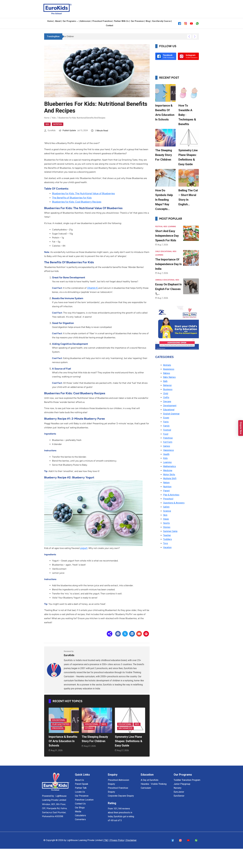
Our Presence (81, 795)
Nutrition (57, 124)
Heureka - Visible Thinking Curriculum (153, 786)
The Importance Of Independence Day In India (168, 264)
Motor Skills (169, 474)
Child (157, 251)
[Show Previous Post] (189, 36)
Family (166, 426)
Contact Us (80, 803)
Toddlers (167, 539)
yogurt (83, 548)
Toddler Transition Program (187, 780)
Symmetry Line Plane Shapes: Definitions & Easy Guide (128, 741)
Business (167, 389)
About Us (79, 780)
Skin (165, 515)
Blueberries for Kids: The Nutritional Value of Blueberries (83, 193)
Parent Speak (81, 784)
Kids (54, 118)
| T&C (105, 840)
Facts (166, 421)
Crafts (166, 397)
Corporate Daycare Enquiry (121, 795)
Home (47, 118)
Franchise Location (84, 799)
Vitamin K (92, 287)
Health (166, 454)
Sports (166, 523)
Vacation (167, 547)
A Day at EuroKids (149, 780)
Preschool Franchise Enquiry (118, 790)
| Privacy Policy (116, 840)
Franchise (168, 438)
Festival (159, 227)
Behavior (167, 385)
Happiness (168, 450)
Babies (166, 373)
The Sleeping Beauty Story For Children (163, 155)
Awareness (168, 369)
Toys (165, 543)
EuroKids (52, 130)
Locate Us (80, 791)
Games (166, 446)
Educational (58, 720)
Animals (159, 280)
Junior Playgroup (182, 784)
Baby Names (169, 377)
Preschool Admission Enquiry (118, 782)
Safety (166, 507)
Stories (89, 728)
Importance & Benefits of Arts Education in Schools (63, 741)
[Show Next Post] (195, 36)
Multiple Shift (169, 478)
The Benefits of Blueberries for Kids (72, 197)
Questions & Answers (173, 502)
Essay (166, 417)
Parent (166, 490)
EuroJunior (179, 791)
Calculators (80, 815)
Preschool (58, 728)
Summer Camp (170, 531)
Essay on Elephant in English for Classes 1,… (168, 289)
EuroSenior (179, 795)
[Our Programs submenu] (77, 21)
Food (165, 434)
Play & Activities (60, 724)
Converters (80, 819)
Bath (165, 381)
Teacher (167, 535)
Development (169, 405)
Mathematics (125, 728)
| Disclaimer (131, 840)
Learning (172, 227)
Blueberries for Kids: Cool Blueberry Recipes (76, 201)
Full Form (167, 442)
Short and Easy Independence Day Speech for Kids (167, 235)
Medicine (167, 470)
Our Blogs (80, 807)
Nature (166, 482)
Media (78, 811)
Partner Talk (81, 788)
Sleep (166, 519)
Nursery (177, 788)
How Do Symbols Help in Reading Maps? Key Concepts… (164, 200)
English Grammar (171, 413)
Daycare (167, 401)
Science (167, 511)
